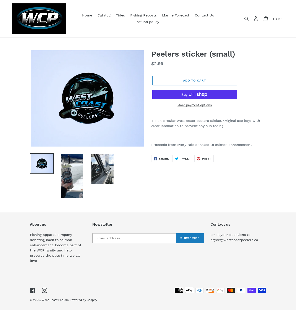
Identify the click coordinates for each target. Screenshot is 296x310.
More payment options (194, 105)
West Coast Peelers (55, 300)
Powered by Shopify (83, 300)
